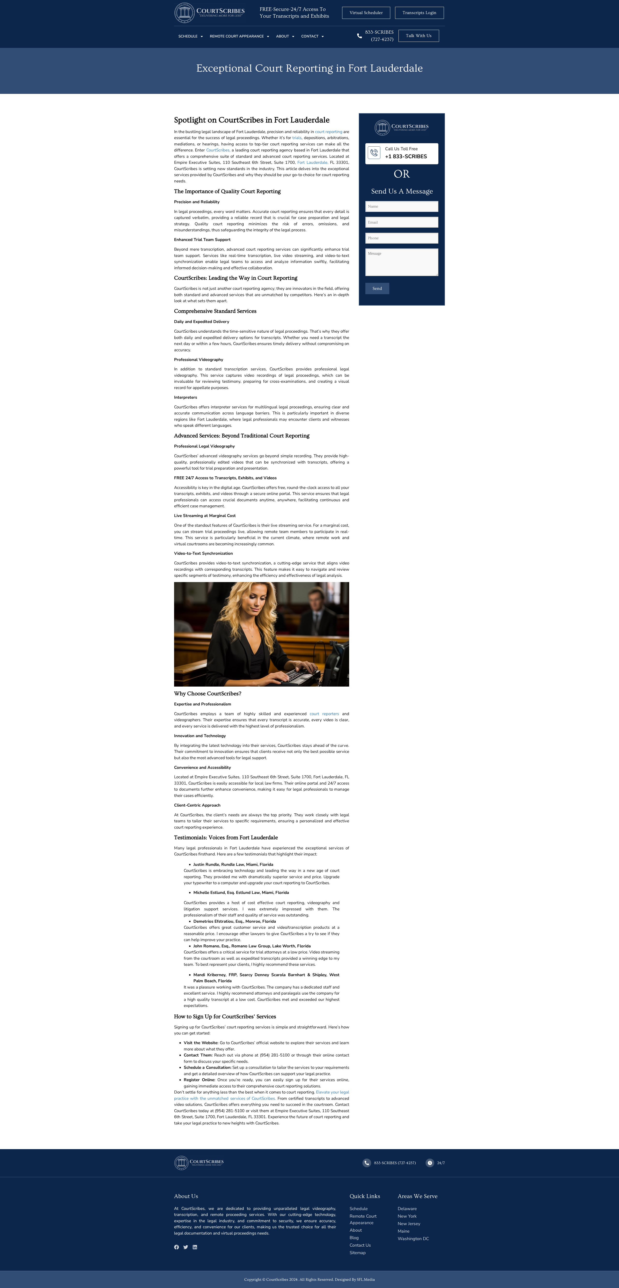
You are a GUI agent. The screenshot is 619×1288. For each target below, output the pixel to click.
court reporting (328, 132)
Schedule (188, 36)
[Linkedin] (194, 1247)
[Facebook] (176, 1247)
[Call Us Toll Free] (374, 152)
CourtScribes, (218, 150)
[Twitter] (185, 1247)
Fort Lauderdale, (312, 162)
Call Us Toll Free (401, 149)
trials (297, 138)
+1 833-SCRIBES (406, 156)
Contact (309, 36)
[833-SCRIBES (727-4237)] (359, 35)
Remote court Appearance (237, 36)
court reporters (324, 714)
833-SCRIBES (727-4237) (395, 1163)
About (282, 36)
